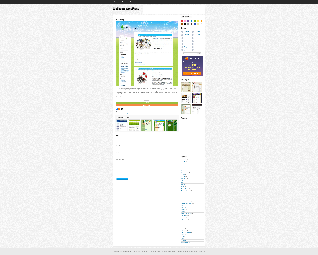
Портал (182, 205)
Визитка (182, 167)
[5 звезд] (149, 100)
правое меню (198, 37)
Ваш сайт (118, 152)
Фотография (183, 234)
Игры (182, 180)
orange (201, 21)
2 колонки (122, 113)
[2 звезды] (145, 100)
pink (185, 21)
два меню (186, 44)
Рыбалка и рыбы (184, 219)
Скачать (147, 102)
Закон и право (184, 178)
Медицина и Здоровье (185, 190)
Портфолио (183, 207)
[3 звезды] (146, 100)
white (201, 24)
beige (198, 24)
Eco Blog (120, 19)
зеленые (132, 113)
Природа (123, 111)
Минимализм (183, 192)
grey (188, 24)
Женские (183, 174)
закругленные (198, 47)
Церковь (182, 238)
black (185, 24)
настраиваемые (199, 44)
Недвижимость (184, 196)
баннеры (197, 50)
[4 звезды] (147, 100)
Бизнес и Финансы (185, 165)
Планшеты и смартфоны (186, 203)
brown (182, 24)
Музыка (182, 194)
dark (191, 24)
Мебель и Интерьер (185, 188)
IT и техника (183, 159)
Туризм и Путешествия (186, 232)
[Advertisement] (174, 9)
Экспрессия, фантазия (185, 242)
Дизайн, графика (184, 172)
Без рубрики (183, 163)
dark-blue (195, 24)
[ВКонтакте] (117, 109)
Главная (116, 1)
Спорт (182, 225)
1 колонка (186, 31)
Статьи (132, 1)
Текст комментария (120, 159)
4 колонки (197, 34)
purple (188, 21)
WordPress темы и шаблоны (126, 9)
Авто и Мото (183, 161)
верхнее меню (187, 40)
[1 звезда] (144, 100)
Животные (183, 176)
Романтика (183, 217)
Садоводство (183, 221)
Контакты (124, 1)
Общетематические (185, 201)
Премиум (183, 209)
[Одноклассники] (119, 109)
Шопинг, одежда (184, 240)
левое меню (138, 113)
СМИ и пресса (184, 223)
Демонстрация (146, 105)
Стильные (183, 228)
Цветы (182, 236)
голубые (128, 113)
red (182, 21)
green (195, 21)
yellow (198, 21)
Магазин (182, 186)
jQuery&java (187, 47)
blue (191, 21)
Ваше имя (118, 138)
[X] (122, 109)
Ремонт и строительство (186, 213)
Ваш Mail (118, 145)
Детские (182, 170)
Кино (182, 182)
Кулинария (183, 184)
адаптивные (187, 50)
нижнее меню (198, 40)
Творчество (183, 230)
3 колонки (186, 34)
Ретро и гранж (184, 215)
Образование (183, 199)
